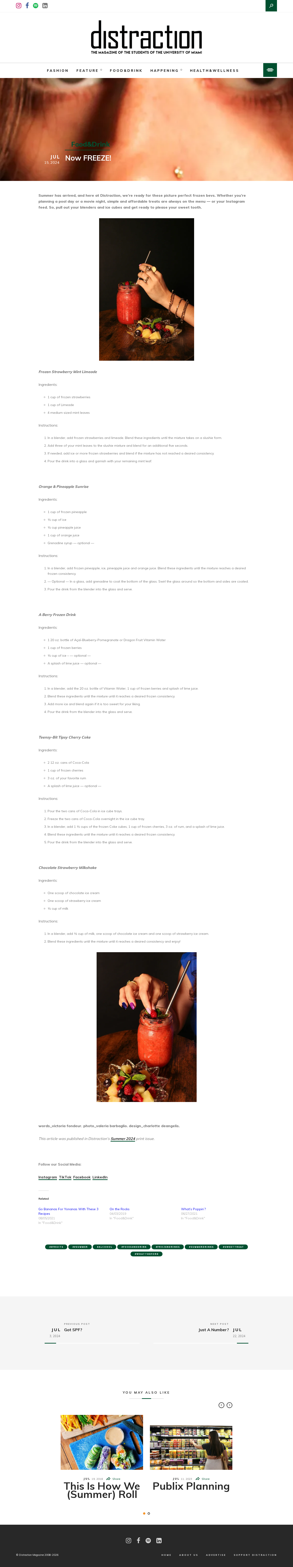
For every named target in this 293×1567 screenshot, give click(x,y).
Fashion (58, 70)
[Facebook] (27, 5)
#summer (81, 1247)
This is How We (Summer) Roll (102, 1489)
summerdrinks (202, 1247)
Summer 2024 (123, 1138)
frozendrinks (168, 1247)
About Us (188, 1555)
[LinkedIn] (45, 5)
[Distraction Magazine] (146, 37)
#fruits (57, 1247)
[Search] (271, 5)
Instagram (47, 1177)
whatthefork (147, 1254)
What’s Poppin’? (193, 1209)
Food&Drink (126, 70)
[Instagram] (18, 5)
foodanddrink (135, 1247)
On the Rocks (120, 1209)
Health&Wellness (214, 70)
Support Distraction (255, 1555)
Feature (87, 70)
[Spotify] (35, 5)
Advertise (216, 1555)
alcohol (105, 1247)
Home (166, 1555)
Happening (164, 70)
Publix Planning (191, 1485)
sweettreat (234, 1247)
